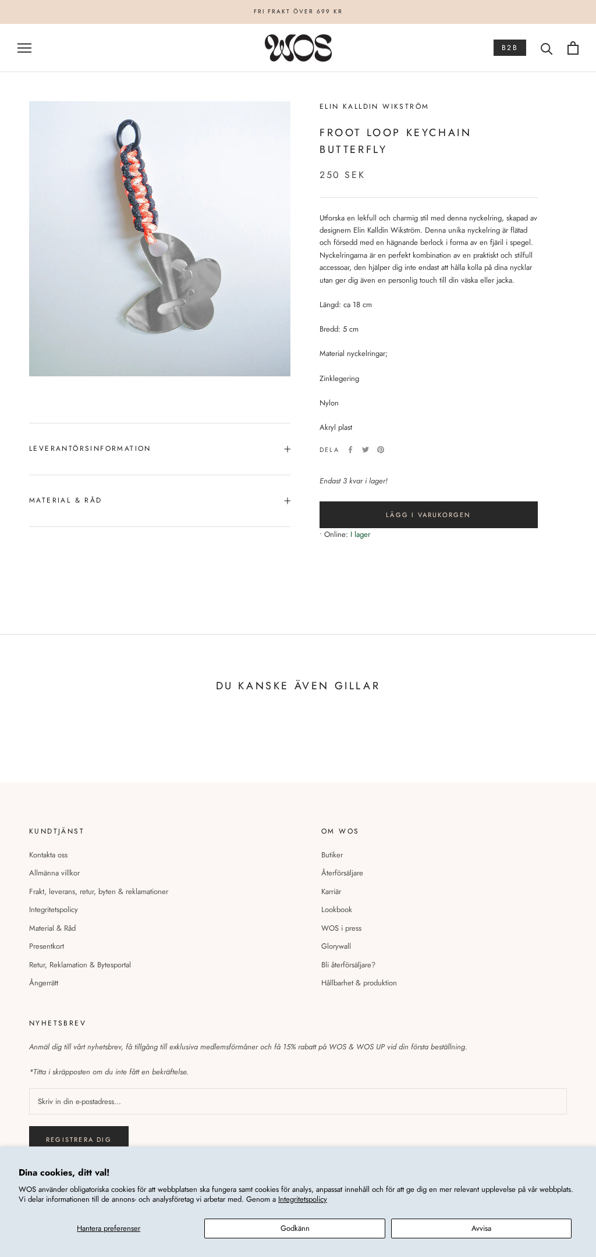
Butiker (332, 854)
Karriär (331, 891)
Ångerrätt (43, 982)
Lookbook (336, 909)
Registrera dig (79, 1139)
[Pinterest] (380, 449)
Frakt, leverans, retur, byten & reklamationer (98, 891)
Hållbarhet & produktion (359, 982)
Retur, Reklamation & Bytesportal (80, 964)
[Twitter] (365, 449)
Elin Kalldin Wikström (374, 106)
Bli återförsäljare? (348, 964)
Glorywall (336, 946)
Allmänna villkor (54, 872)
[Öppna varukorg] (573, 48)
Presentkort (46, 946)
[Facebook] (350, 449)
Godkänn (295, 1228)
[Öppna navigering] (24, 48)
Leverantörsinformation (90, 448)
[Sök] (547, 48)
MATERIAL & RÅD (65, 500)
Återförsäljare (342, 872)
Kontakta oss (48, 854)
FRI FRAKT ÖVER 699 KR (298, 11)
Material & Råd (52, 928)
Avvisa (481, 1228)
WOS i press (341, 928)
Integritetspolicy (302, 1199)
